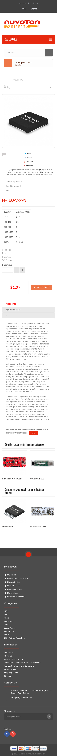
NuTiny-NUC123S (38, 526)
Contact (19, 242)
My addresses (13, 586)
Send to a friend (13, 186)
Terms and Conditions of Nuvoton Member (22, 662)
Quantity (6, 257)
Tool (6, 624)
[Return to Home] (4, 80)
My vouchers (12, 593)
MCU (6, 611)
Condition (6, 250)
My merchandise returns (18, 578)
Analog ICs (9, 631)
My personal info (14, 589)
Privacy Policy (10, 669)
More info (11, 304)
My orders (11, 575)
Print (8, 190)
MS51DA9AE (7, 526)
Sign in (35, 3)
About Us (8, 656)
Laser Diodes (9, 628)
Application (9, 621)
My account (11, 566)
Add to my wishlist (15, 181)
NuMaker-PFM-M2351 (12, 478)
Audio (6, 618)
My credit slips (13, 582)
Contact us (9, 652)
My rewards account (16, 596)
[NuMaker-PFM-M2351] (14, 463)
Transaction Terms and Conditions (19, 666)
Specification (13, 309)
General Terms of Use (13, 659)
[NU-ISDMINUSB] (42, 463)
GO (33, 433)
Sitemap (7, 676)
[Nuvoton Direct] (28, 24)
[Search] (49, 52)
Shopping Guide (11, 672)
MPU (6, 614)
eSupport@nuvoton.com (21, 697)
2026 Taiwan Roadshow (14, 638)
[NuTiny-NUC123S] (42, 511)
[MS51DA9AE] (14, 511)
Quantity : (7, 265)
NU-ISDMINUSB (37, 478)
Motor (6, 634)
